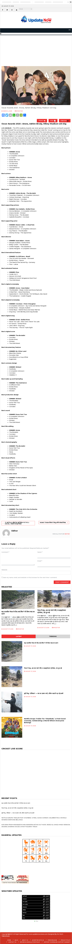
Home (9, 940)
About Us (25, 940)
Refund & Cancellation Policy (30, 942)
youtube (16, 10)
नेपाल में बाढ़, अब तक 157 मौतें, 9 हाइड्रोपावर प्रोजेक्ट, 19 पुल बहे (43, 668)
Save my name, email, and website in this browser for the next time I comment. (30, 577)
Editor (20, 111)
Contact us (12, 942)
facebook (2, 10)
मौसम (37, 921)
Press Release (52, 940)
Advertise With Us (38, 940)
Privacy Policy (65, 940)
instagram (11, 10)
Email (39, 561)
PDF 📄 (53, 121)
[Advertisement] (36, 48)
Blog (16, 940)
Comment (5, 552)
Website (4, 570)
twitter (7, 10)
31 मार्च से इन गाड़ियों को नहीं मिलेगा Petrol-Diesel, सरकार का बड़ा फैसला (17, 523)
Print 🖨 (42, 121)
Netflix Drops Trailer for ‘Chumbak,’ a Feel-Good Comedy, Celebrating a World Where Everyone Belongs (45, 721)
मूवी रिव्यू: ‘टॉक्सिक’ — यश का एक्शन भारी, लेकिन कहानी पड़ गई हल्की (43, 693)
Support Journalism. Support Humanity (57, 942)
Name (39, 552)
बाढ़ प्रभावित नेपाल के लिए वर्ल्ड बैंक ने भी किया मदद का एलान (41, 643)
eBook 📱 (65, 121)
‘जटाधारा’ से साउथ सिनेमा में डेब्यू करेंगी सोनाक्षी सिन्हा (53, 522)
